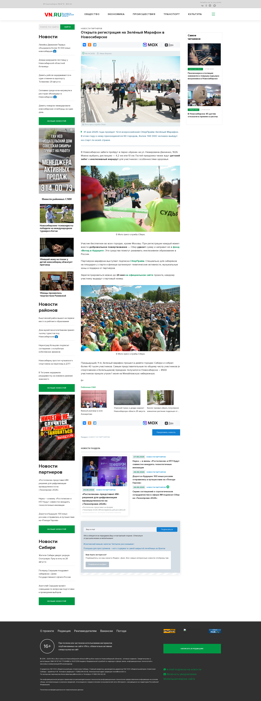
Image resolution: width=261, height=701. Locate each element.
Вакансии (106, 631)
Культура (195, 14)
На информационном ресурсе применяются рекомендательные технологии (70, 679)
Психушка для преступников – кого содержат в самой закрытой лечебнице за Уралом (124, 548)
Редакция (64, 631)
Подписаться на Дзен (97, 564)
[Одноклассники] (89, 44)
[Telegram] (94, 44)
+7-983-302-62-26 (98, 674)
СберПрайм (137, 261)
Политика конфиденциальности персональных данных (61, 690)
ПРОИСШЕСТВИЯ (195, 69)
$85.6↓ (69, 4)
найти (67, 27)
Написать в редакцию (192, 649)
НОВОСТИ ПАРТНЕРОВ (105, 490)
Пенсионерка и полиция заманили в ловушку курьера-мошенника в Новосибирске (204, 76)
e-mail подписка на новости (184, 669)
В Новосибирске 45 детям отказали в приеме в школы (203, 115)
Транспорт (172, 14)
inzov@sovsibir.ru (119, 672)
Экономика (116, 14)
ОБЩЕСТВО (193, 110)
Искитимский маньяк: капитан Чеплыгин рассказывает (109, 544)
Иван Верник (106, 53)
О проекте (47, 631)
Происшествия (144, 14)
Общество (92, 14)
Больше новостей (56, 121)
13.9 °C (61, 4)
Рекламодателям (85, 631)
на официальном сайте (139, 275)
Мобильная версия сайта (179, 679)
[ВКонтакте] (84, 44)
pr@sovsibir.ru (77, 674)
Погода (121, 631)
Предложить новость (166, 432)
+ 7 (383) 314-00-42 (81, 672)
